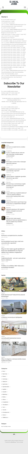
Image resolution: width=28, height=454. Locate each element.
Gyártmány (8, 200)
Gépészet (5, 381)
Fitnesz (4, 376)
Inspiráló (4, 391)
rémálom (9, 426)
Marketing (8, 207)
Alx (22, 442)
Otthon (7, 145)
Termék (8, 160)
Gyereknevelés (6, 386)
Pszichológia (5, 426)
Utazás (4, 415)
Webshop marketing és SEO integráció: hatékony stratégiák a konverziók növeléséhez (15, 211)
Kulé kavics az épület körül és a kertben (15, 147)
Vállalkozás (8, 174)
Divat (4, 371)
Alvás (2, 426)
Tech (4, 407)
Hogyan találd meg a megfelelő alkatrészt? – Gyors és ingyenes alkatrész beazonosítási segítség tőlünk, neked (16, 194)
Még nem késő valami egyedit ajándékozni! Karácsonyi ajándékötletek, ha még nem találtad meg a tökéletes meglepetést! (13, 250)
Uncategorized (6, 412)
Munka (4, 397)
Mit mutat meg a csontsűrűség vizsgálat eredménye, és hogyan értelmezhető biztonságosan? (15, 185)
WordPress (13, 442)
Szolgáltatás (9, 151)
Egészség (8, 182)
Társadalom (5, 404)
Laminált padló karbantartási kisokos (11, 338)
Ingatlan (3, 293)
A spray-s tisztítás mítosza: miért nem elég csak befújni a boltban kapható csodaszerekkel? (15, 154)
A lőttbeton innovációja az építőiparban (11, 317)
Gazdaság (5, 379)
